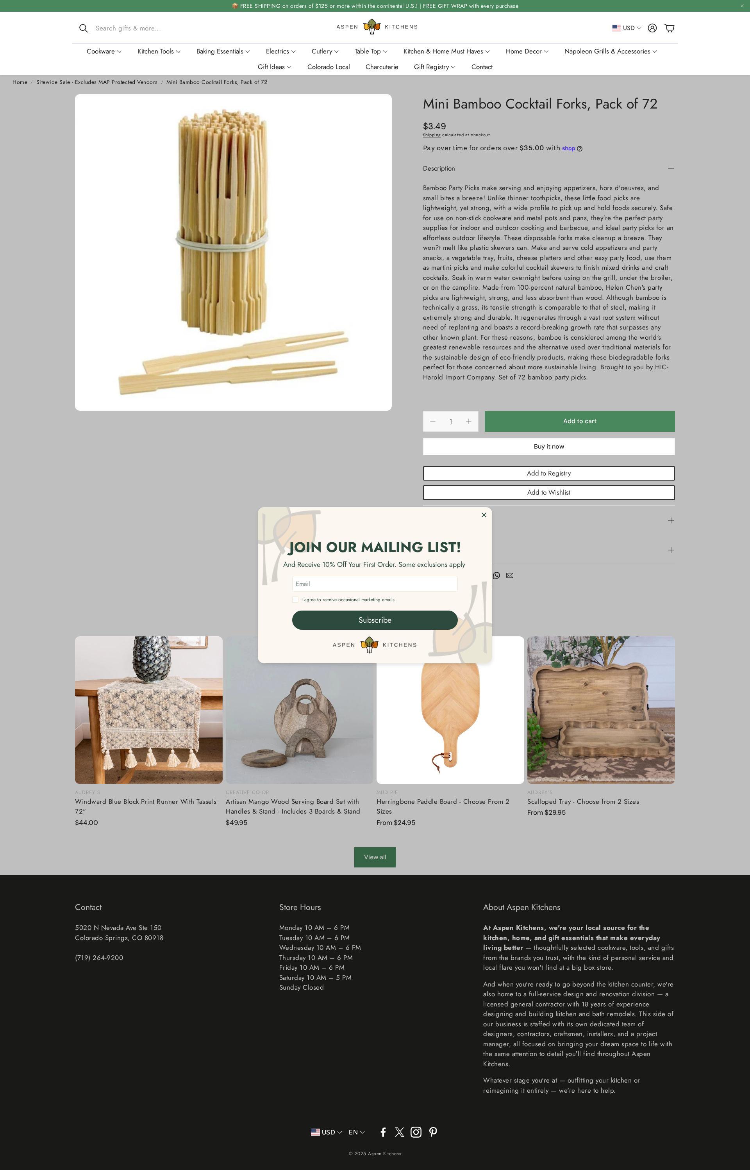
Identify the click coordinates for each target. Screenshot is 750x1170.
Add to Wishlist (548, 492)
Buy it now (549, 446)
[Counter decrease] (433, 421)
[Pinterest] (433, 1132)
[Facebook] (383, 1132)
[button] (128, 28)
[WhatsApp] (496, 575)
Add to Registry (549, 473)
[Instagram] (416, 1132)
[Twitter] (399, 1132)
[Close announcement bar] (742, 6)
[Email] (509, 575)
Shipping (432, 134)
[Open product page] (149, 710)
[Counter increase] (469, 421)
